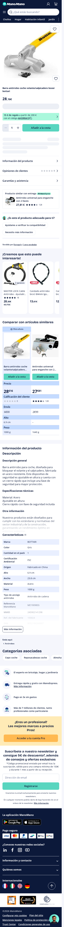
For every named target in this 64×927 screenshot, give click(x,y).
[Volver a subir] (51, 886)
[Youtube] (27, 850)
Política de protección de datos (41, 920)
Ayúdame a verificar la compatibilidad (25, 225)
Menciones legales (12, 920)
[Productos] (4, 12)
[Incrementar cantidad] (18, 128)
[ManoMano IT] (12, 885)
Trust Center (9, 924)
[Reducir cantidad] (5, 128)
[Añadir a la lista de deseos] (56, 78)
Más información (41, 803)
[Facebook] (12, 850)
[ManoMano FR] (4, 885)
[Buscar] (11, 12)
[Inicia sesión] (48, 4)
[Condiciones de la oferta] (57, 117)
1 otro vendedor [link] (30, 244)
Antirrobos (9, 643)
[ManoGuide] (54, 919)
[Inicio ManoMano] (23, 4)
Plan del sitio (36, 915)
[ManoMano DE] (27, 885)
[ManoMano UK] (19, 885)
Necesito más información (19, 232)
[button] (31, 199)
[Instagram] (19, 850)
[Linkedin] (4, 850)
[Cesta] (55, 4)
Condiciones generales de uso (34, 924)
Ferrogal (17, 244)
